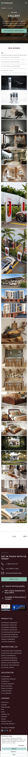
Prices (3, 719)
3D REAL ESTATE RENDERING (10, 662)
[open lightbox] (14, 83)
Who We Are (5, 707)
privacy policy (6, 721)
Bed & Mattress (6, 686)
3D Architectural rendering (11, 651)
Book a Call (14, 579)
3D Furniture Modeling (9, 634)
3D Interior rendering (9, 658)
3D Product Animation (9, 630)
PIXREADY (3, 8)
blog (3, 712)
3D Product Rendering (9, 622)
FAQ (2, 709)
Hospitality (5, 681)
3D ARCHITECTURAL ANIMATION (11, 653)
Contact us (5, 714)
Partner (4, 716)
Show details (21, 745)
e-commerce (5, 676)
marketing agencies (8, 679)
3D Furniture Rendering (9, 637)
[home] (9, 3)
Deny (14, 754)
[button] (26, 3)
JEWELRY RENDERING (8, 639)
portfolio (5, 702)
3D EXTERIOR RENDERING (9, 660)
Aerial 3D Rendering (8, 655)
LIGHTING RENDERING (8, 641)
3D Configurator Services (10, 632)
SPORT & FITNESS (6, 688)
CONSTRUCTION (6, 691)
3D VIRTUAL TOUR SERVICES (10, 665)
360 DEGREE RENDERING (9, 627)
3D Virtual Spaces (7, 667)
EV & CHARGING (6, 693)
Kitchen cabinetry (7, 683)
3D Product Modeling (9, 625)
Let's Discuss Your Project (14, 30)
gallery (4, 705)
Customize (13, 751)
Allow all (14, 748)
